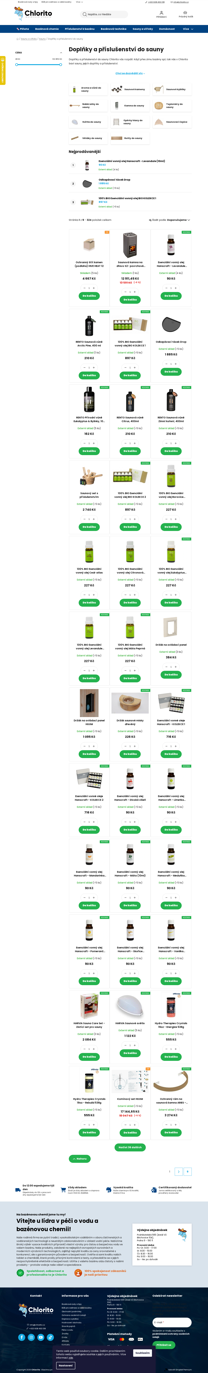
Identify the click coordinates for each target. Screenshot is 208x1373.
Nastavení (66, 1365)
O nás (64, 1337)
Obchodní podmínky (71, 1311)
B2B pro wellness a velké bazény (56, 2)
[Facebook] (21, 1337)
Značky (65, 1333)
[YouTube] (40, 1337)
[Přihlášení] (170, 14)
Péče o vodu (67, 1330)
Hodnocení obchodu (71, 1322)
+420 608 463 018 (156, 2)
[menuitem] (22, 29)
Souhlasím (142, 1353)
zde (71, 1357)
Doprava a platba (70, 1319)
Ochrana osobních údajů (74, 1315)
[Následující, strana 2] (179, 1172)
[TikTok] (50, 1337)
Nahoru (82, 1158)
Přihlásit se (164, 1345)
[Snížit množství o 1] (84, 288)
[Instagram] (31, 1337)
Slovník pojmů (68, 1326)
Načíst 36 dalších (130, 1147)
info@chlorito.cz (181, 2)
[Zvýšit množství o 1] (93, 288)
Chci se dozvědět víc (129, 73)
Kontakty (66, 1344)
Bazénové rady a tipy (28, 2)
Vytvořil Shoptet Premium (180, 1370)
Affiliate (65, 1341)
